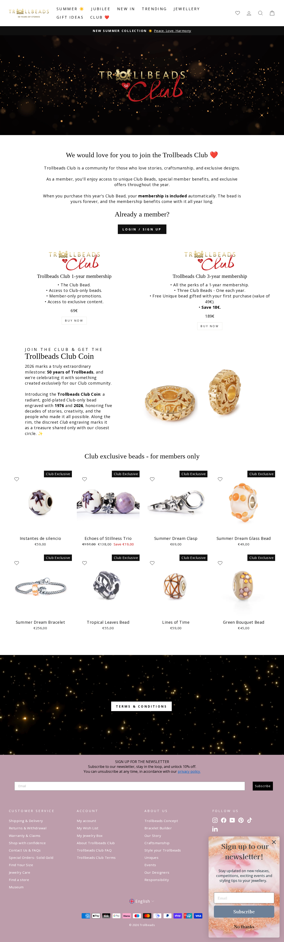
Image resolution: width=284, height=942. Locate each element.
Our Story (152, 835)
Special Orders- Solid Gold (31, 857)
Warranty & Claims (25, 835)
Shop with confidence (27, 843)
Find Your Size (21, 865)
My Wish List (88, 828)
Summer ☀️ (71, 8)
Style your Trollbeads (162, 850)
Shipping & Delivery (26, 820)
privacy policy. (189, 771)
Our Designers (157, 872)
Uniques (151, 857)
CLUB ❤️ (100, 17)
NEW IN (126, 8)
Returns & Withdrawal (27, 828)
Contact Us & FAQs (25, 850)
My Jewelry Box (90, 835)
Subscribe (263, 786)
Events (150, 865)
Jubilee (100, 8)
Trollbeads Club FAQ (94, 850)
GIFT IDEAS (70, 17)
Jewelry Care (19, 872)
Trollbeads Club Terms (96, 857)
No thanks (244, 926)
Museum (16, 887)
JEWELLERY (187, 8)
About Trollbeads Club (96, 843)
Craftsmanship (157, 843)
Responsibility (156, 879)
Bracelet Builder (158, 828)
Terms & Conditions (141, 706)
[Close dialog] (274, 842)
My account (86, 820)
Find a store (19, 879)
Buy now (74, 321)
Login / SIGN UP (142, 229)
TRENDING (154, 8)
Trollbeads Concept (161, 820)
